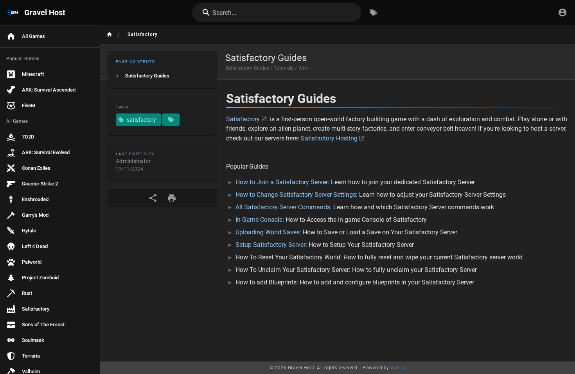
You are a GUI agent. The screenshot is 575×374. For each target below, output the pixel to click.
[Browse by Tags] (373, 12)
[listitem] (162, 76)
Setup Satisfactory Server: (271, 244)
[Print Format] (171, 198)
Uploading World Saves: (268, 232)
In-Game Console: (259, 219)
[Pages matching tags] (171, 119)
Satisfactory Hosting (329, 138)
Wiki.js (397, 367)
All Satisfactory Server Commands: (283, 207)
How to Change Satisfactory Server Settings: (296, 194)
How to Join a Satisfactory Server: (282, 182)
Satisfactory (243, 119)
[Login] (562, 12)
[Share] (153, 198)
